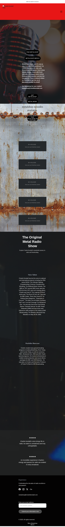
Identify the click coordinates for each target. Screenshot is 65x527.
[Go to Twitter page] (27, 489)
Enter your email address (26, 502)
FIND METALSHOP (32, 52)
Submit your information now (30, 511)
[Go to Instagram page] (23, 489)
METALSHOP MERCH (32, 58)
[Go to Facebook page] (20, 489)
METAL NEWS (32, 101)
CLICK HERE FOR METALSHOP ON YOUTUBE (32, 118)
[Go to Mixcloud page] (31, 489)
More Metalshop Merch (32, 524)
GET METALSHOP (32, 96)
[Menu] (61, 11)
